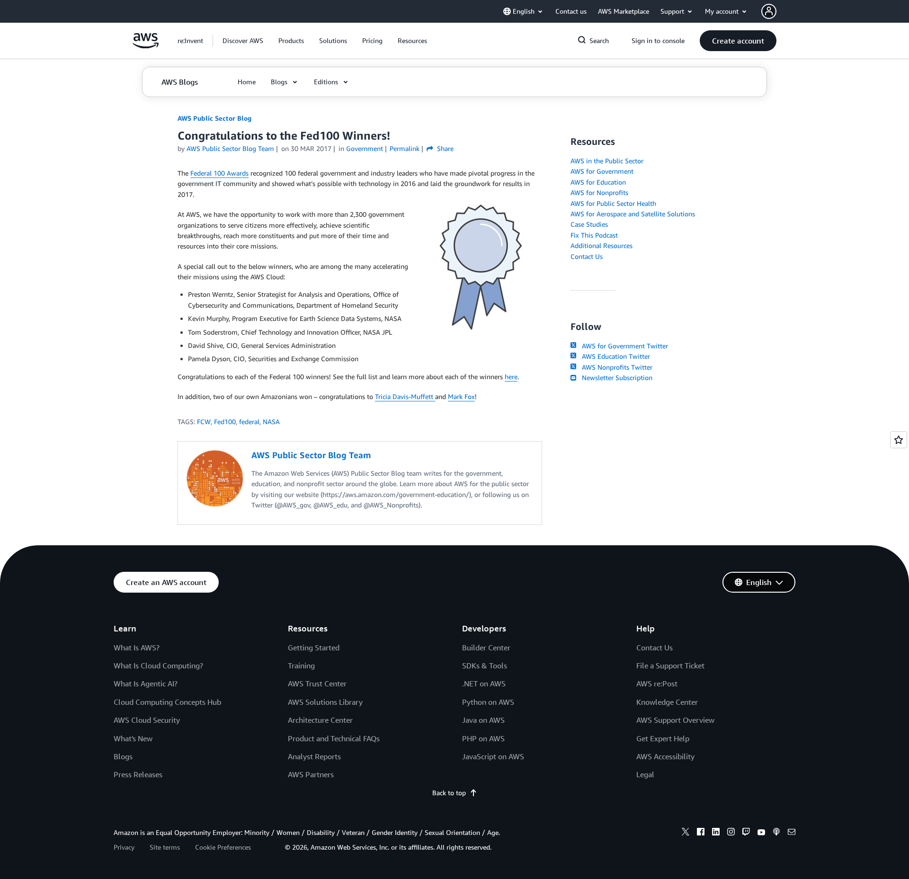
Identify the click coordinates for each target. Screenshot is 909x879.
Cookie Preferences (223, 847)
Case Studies (589, 224)
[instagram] (731, 833)
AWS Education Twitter (614, 356)
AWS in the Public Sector (606, 161)
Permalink (404, 148)
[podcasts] (776, 833)
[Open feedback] (898, 439)
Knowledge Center (667, 702)
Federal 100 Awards (219, 173)
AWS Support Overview (675, 720)
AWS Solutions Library (325, 702)
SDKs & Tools (484, 665)
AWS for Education (598, 182)
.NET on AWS (484, 683)
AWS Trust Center (317, 683)
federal (249, 421)
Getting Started (313, 647)
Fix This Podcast (594, 235)
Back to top (449, 793)
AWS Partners (311, 774)
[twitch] (746, 833)
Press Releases (138, 774)
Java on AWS (483, 720)
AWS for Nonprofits (599, 192)
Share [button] (444, 148)
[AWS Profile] (768, 11)
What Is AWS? (137, 647)
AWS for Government (601, 171)
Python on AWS (488, 702)
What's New (133, 738)
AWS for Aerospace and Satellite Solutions (632, 214)
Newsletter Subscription (615, 377)
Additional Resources (601, 245)
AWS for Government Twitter (623, 346)
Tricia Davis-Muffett (405, 396)
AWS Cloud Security (147, 720)
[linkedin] (716, 833)
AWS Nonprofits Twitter (615, 367)
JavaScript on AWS (493, 756)
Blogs (123, 756)
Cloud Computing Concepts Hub (167, 702)
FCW (204, 421)
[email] (791, 833)
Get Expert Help (662, 738)
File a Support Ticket (670, 665)
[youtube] (761, 833)
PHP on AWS (483, 738)
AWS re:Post (656, 683)
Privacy (124, 847)
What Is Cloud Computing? (158, 665)
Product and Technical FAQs (334, 738)
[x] (685, 833)
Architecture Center (320, 720)
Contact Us (586, 256)
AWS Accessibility (665, 756)
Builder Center (486, 647)
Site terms (165, 847)
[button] (243, 40)
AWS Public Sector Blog (214, 118)
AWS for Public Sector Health (613, 203)
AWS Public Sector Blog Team (230, 148)
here (511, 377)
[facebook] (700, 833)
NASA (271, 421)
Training (301, 665)
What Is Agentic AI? (146, 683)
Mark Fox (461, 396)
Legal (645, 774)
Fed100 (225, 421)
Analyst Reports (314, 756)
